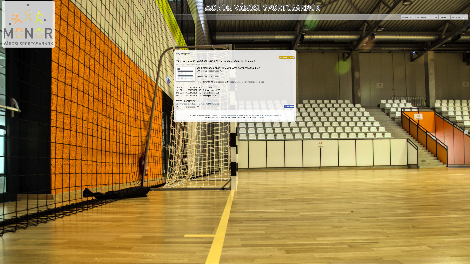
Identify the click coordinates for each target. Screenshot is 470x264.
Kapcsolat (456, 17)
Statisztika (262, 117)
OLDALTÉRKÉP (267, 115)
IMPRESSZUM (277, 115)
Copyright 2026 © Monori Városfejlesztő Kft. (224, 115)
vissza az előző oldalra (287, 57)
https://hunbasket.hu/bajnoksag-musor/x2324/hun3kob (197, 104)
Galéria (443, 17)
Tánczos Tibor (247, 115)
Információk (422, 17)
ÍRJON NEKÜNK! (257, 115)
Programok (406, 17)
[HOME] (28, 46)
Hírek (435, 17)
